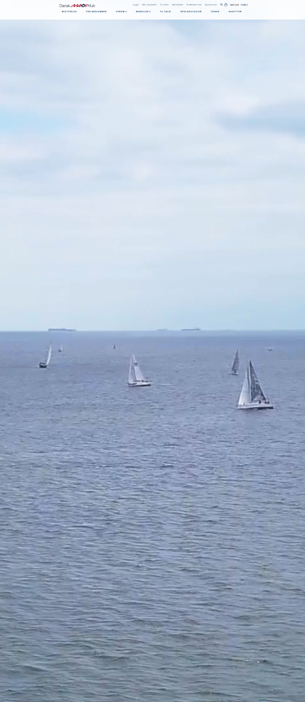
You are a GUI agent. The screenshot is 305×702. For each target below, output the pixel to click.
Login (136, 4)
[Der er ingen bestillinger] (226, 5)
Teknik (215, 11)
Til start (164, 4)
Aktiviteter (177, 4)
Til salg (165, 11)
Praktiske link (194, 4)
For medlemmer (96, 11)
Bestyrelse (69, 11)
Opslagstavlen (191, 11)
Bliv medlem (149, 4)
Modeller (142, 11)
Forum (120, 11)
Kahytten (235, 11)
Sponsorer (211, 4)
